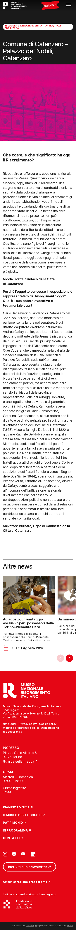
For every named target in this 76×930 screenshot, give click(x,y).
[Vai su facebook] (14, 854)
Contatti (11, 838)
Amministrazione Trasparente (25, 882)
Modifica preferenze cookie (21, 727)
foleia (70, 925)
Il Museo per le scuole (22, 815)
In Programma (15, 830)
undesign (31, 925)
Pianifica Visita (16, 807)
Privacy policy (28, 724)
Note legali (10, 724)
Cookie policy (48, 724)
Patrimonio (13, 822)
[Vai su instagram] (5, 854)
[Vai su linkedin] (33, 854)
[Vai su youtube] (24, 854)
